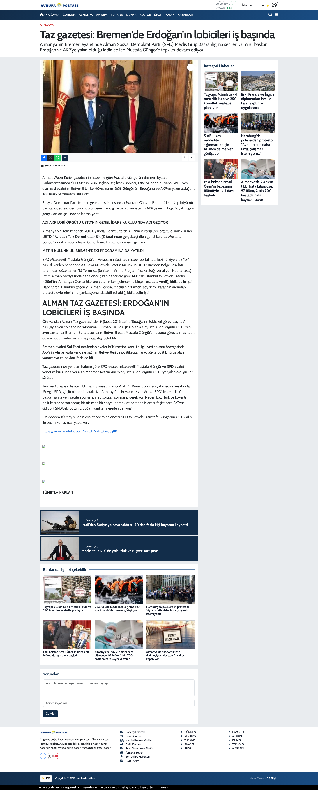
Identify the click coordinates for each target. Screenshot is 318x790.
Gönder (50, 713)
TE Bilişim (272, 778)
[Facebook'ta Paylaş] (44, 158)
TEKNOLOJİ (238, 744)
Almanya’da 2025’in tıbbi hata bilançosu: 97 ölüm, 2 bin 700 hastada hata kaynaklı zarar (114, 655)
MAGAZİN (238, 748)
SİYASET (189, 744)
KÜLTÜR (145, 15)
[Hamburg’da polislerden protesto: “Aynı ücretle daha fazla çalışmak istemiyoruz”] (170, 589)
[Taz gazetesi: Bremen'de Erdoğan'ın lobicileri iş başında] (119, 106)
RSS (47, 778)
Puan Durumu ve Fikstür (139, 748)
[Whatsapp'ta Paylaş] (57, 158)
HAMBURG (238, 732)
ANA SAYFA (51, 15)
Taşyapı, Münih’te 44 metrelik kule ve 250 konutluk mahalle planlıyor (67, 608)
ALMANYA (86, 15)
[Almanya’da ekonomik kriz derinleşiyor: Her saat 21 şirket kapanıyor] (170, 634)
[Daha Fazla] (65, 158)
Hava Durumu (134, 736)
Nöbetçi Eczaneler (136, 732)
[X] (50, 756)
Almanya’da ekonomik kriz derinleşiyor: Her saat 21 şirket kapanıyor (165, 655)
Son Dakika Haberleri (138, 756)
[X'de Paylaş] (50, 158)
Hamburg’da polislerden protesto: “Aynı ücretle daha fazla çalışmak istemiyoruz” (167, 610)
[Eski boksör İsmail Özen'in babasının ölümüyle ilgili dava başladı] (67, 634)
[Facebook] (43, 756)
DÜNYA (131, 15)
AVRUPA (102, 15)
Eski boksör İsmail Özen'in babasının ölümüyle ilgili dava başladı (66, 653)
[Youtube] (56, 756)
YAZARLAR (185, 15)
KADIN (170, 15)
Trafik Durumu (134, 744)
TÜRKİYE (117, 15)
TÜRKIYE (189, 740)
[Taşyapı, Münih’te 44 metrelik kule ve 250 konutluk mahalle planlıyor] (67, 589)
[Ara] (270, 15)
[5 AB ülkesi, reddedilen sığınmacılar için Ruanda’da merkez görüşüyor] (119, 589)
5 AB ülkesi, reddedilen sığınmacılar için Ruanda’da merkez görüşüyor (117, 608)
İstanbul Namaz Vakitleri (139, 740)
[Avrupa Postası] (59, 5)
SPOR (158, 15)
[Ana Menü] (275, 15)
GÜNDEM (69, 15)
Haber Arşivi (132, 760)
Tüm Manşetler (134, 752)
